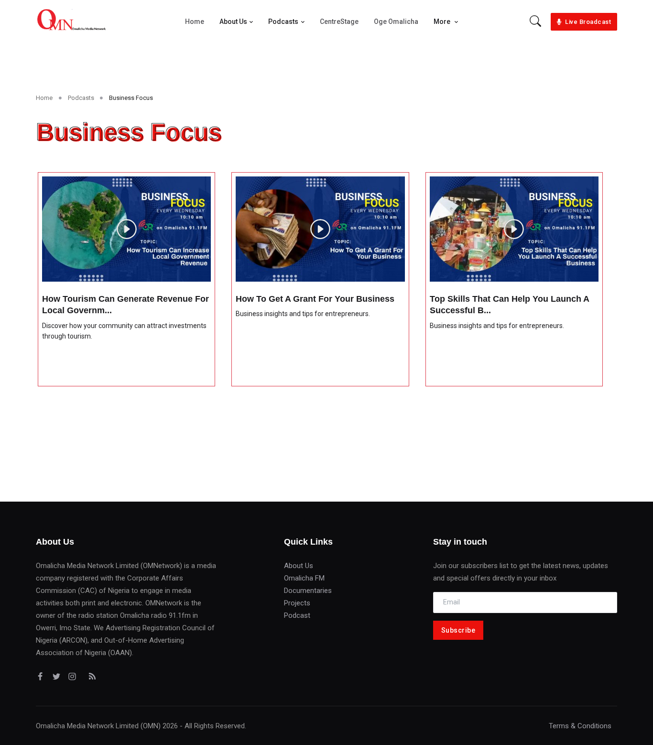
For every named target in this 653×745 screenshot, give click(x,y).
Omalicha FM (304, 578)
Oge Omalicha (396, 21)
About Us (233, 21)
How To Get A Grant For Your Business (315, 299)
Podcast (297, 615)
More (443, 21)
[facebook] (42, 676)
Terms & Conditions (580, 726)
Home (194, 21)
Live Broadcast (588, 21)
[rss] (90, 676)
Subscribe (458, 630)
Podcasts (283, 21)
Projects (297, 603)
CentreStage (339, 21)
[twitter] (58, 676)
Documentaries (308, 590)
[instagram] (74, 676)
